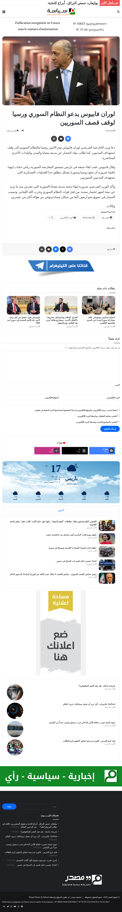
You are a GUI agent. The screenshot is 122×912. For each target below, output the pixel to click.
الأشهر (61, 510)
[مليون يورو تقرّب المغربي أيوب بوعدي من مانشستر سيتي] (107, 538)
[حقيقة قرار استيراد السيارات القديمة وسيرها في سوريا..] (107, 551)
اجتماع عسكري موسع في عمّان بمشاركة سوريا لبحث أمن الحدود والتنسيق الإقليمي (101, 320)
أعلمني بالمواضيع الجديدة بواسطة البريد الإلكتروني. (96, 422)
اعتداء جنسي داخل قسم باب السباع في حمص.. (76, 561)
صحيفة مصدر (76, 897)
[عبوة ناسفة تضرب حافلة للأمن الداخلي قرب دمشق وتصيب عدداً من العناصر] (15, 729)
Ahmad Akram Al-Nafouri (39, 897)
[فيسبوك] (68, 139)
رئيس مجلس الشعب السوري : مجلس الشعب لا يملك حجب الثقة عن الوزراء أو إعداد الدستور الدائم (53, 574)
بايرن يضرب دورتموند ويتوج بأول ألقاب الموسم (36, 860)
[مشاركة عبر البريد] (61, 139)
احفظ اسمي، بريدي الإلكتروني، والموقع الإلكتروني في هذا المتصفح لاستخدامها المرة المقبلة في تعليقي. (76, 410)
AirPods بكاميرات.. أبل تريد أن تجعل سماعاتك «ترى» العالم (89, 704)
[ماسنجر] (56, 249)
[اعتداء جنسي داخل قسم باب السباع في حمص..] (107, 565)
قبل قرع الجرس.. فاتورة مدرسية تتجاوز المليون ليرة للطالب (89, 741)
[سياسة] (61, 11)
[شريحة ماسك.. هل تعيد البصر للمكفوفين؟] (15, 692)
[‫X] (63, 249)
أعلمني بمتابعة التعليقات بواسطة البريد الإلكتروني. (97, 416)
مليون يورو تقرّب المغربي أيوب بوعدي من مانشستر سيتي (71, 535)
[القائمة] (3, 12)
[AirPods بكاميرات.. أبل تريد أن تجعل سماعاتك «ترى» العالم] (15, 711)
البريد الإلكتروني (113, 397)
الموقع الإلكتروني (52, 397)
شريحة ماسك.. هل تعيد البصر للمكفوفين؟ (97, 686)
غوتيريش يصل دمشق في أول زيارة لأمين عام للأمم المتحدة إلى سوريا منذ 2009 (23, 320)
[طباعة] (54, 139)
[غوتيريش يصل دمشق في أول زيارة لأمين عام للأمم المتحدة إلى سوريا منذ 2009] (23, 305)
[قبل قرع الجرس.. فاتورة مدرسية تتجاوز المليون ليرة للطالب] (15, 747)
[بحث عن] (118, 12)
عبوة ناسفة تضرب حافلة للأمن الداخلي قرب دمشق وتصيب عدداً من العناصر (82, 722)
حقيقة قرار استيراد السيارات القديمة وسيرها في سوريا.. (72, 548)
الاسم (117, 385)
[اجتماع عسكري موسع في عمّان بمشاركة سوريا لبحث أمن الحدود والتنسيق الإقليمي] (98, 305)
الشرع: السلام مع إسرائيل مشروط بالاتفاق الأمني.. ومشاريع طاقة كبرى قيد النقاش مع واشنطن (62, 320)
